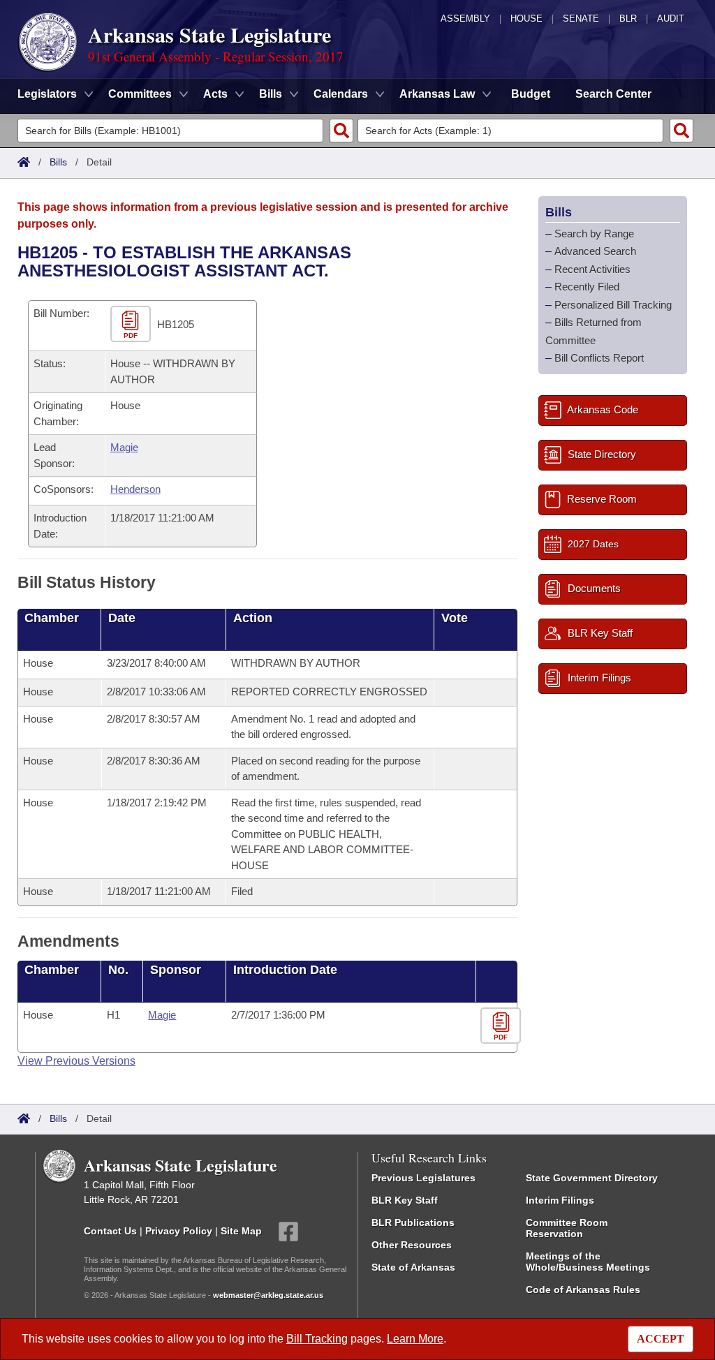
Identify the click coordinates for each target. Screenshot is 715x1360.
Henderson (135, 489)
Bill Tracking (317, 1339)
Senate (581, 18)
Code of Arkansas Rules (583, 1289)
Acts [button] (215, 94)
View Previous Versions (76, 1061)
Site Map (241, 1230)
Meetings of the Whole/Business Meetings (588, 1261)
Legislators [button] (47, 94)
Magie (124, 447)
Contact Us (110, 1230)
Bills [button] (270, 94)
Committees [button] (140, 94)
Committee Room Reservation (566, 1228)
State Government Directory (592, 1177)
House (526, 18)
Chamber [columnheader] (51, 618)
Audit (670, 18)
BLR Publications (413, 1222)
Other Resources (411, 1244)
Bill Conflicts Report (599, 358)
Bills (58, 162)
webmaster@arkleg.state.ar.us (268, 1295)
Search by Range (594, 233)
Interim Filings (560, 1200)
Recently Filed (586, 287)
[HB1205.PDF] (132, 325)
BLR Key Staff (404, 1200)
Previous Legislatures (423, 1177)
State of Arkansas (413, 1267)
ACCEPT (660, 1339)
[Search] (341, 130)
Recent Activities (592, 269)
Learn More (415, 1339)
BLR (628, 18)
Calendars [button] (341, 94)
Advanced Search (595, 251)
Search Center (613, 94)
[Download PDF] (502, 1026)
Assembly (465, 18)
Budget (530, 94)
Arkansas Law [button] (437, 94)
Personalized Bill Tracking (613, 305)
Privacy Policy (178, 1230)
